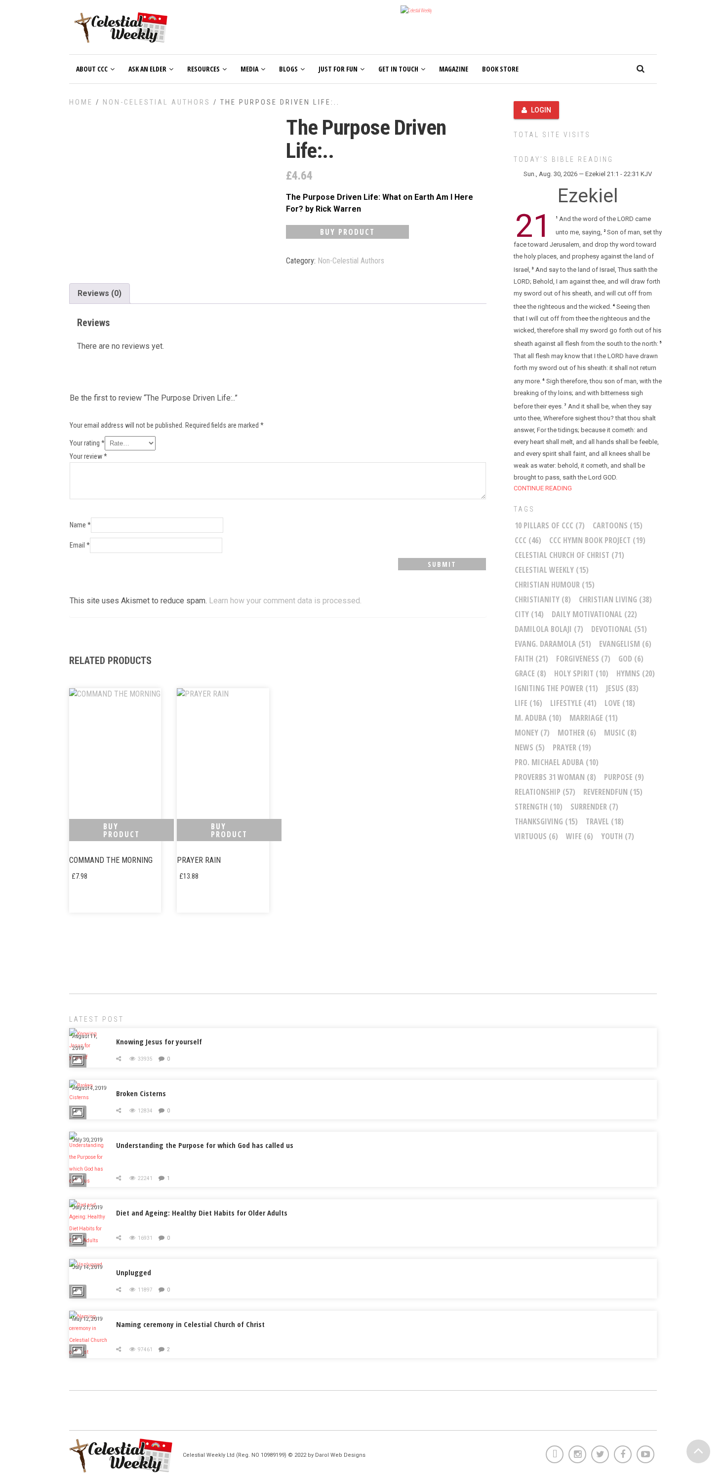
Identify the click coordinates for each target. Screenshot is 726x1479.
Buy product (347, 231)
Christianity (543, 599)
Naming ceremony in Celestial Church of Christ (190, 1324)
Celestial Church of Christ (569, 555)
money (532, 732)
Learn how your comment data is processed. (285, 600)
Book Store (500, 69)
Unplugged (133, 1272)
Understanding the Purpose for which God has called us (204, 1145)
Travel (605, 821)
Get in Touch (398, 69)
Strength (539, 806)
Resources (203, 69)
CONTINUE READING (543, 488)
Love (620, 703)
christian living (615, 599)
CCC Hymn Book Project (597, 540)
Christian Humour (555, 584)
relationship (545, 791)
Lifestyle (573, 703)
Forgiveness (583, 658)
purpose (624, 777)
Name (80, 525)
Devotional (619, 629)
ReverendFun (613, 791)
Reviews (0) (99, 293)
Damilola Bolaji (549, 629)
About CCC (92, 69)
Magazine (453, 69)
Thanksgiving (546, 821)
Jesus (622, 688)
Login (541, 110)
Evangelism (625, 643)
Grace (530, 673)
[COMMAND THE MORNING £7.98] (115, 749)
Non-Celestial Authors (156, 102)
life (528, 703)
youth (617, 836)
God (631, 658)
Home (81, 102)
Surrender (594, 806)
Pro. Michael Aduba (557, 762)
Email (80, 545)
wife (579, 836)
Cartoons (618, 525)
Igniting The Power (556, 688)
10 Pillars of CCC (550, 525)
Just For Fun (338, 69)
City (529, 614)
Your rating (87, 443)
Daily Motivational (594, 614)
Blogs (288, 69)
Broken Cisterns (141, 1093)
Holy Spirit (581, 673)
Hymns (635, 673)
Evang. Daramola (553, 643)
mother (577, 732)
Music (620, 732)
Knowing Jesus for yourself (159, 1041)
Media (249, 69)
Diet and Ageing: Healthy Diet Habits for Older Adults (201, 1213)
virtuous (536, 836)
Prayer (572, 747)
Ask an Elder (147, 69)
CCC (528, 540)
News (530, 747)
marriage (593, 717)
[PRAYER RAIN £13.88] (223, 749)
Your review (88, 456)
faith (531, 658)
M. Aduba (538, 717)
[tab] (99, 293)
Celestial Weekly (552, 569)
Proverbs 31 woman (555, 777)
